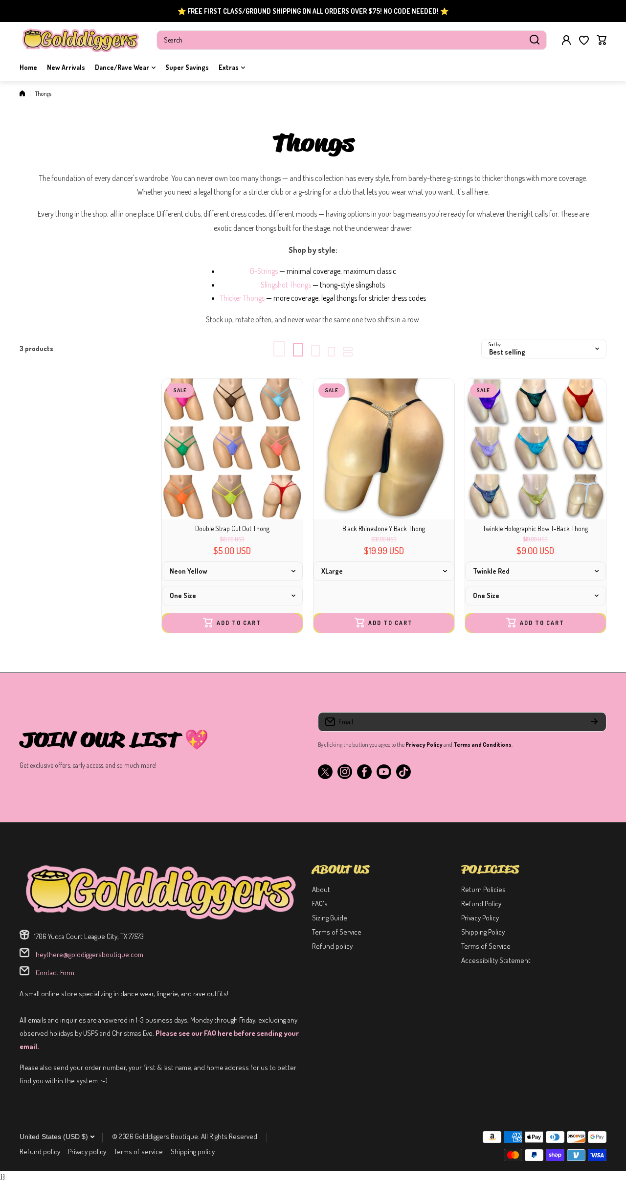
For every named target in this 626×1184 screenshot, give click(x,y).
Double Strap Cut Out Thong (232, 528)
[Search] (534, 40)
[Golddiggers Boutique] (81, 40)
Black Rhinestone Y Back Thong (383, 528)
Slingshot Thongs (286, 285)
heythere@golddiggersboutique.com (88, 954)
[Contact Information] (161, 892)
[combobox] (351, 40)
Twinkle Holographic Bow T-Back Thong (535, 528)
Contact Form (54, 972)
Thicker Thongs (242, 298)
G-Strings (264, 271)
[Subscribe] (594, 722)
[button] (601, 40)
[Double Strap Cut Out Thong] (232, 449)
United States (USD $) (54, 1136)
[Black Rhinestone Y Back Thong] (383, 449)
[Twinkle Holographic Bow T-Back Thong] (535, 449)
